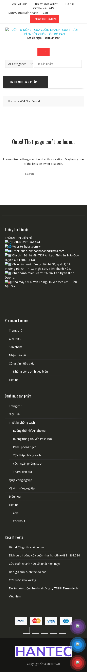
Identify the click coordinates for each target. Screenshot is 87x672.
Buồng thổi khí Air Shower (30, 430)
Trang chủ (15, 330)
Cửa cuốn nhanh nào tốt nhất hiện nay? (34, 563)
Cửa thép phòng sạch (27, 455)
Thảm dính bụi (22, 472)
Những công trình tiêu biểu (30, 371)
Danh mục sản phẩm (23, 82)
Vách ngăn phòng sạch (27, 463)
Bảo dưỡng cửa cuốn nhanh (27, 547)
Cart (45, 12)
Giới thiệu (15, 339)
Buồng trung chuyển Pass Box (32, 439)
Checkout (19, 521)
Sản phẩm (15, 347)
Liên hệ (13, 380)
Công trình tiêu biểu (21, 363)
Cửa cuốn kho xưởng (22, 580)
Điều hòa (15, 496)
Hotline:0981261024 (44, 19)
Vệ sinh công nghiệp (22, 488)
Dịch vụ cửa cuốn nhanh (23, 12)
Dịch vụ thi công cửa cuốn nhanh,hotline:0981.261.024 (44, 555)
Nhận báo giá (18, 355)
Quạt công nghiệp (20, 480)
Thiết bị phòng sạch (22, 422)
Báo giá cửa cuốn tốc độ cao (28, 572)
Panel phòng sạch (24, 447)
